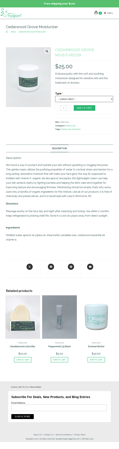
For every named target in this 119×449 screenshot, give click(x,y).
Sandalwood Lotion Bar (22, 346)
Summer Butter (96, 346)
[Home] (7, 32)
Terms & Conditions (63, 435)
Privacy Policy (80, 435)
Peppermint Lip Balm (59, 346)
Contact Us (48, 435)
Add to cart (84, 108)
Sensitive (76, 129)
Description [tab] (59, 148)
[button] (46, 51)
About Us (37, 435)
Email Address (18, 403)
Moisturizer (71, 125)
